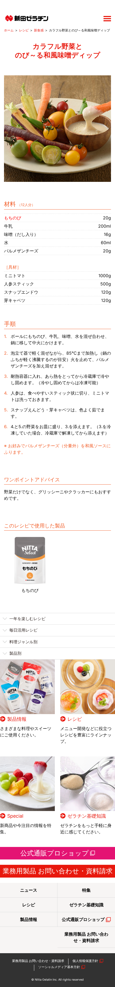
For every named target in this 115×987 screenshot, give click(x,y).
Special (15, 816)
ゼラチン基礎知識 (86, 816)
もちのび (30, 590)
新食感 (39, 30)
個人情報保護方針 (85, 961)
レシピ (24, 30)
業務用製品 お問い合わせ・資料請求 (58, 871)
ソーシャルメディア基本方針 (59, 967)
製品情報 (16, 719)
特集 (86, 890)
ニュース (28, 890)
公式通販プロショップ (54, 853)
